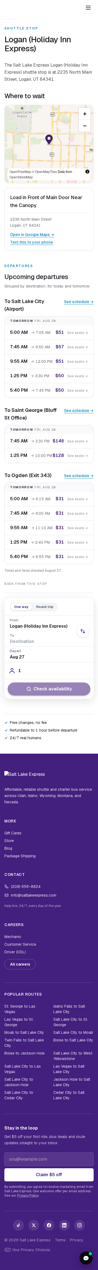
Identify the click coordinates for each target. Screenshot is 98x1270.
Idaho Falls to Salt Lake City (69, 1009)
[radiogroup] (34, 607)
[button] (49, 140)
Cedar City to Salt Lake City (68, 1095)
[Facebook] (49, 1225)
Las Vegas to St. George (18, 1022)
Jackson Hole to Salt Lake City (71, 1082)
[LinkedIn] (64, 1225)
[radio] (21, 607)
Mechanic (12, 936)
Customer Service (20, 944)
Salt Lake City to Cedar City (18, 1095)
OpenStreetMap (21, 177)
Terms (60, 1240)
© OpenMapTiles (44, 171)
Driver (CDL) (15, 951)
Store (9, 840)
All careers (20, 964)
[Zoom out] (85, 126)
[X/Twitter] (33, 1225)
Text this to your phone (31, 242)
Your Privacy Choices (31, 1249)
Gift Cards (13, 833)
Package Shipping (20, 855)
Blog (8, 848)
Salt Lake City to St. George (70, 1022)
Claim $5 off (49, 1175)
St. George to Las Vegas (19, 1009)
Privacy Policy (27, 1195)
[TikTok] (18, 1225)
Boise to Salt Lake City (73, 1040)
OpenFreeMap (20, 171)
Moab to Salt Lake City (24, 1032)
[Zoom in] (85, 114)
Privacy (76, 1240)
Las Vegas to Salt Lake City (68, 1069)
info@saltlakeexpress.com (33, 895)
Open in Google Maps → (32, 234)
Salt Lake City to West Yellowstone (72, 1056)
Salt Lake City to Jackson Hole (18, 1082)
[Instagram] (79, 1225)
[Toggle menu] (88, 7)
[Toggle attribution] (87, 171)
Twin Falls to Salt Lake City (24, 1043)
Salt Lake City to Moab (73, 1032)
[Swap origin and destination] (82, 631)
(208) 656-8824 (26, 886)
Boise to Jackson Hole (24, 1053)
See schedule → (79, 301)
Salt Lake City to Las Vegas (22, 1069)
